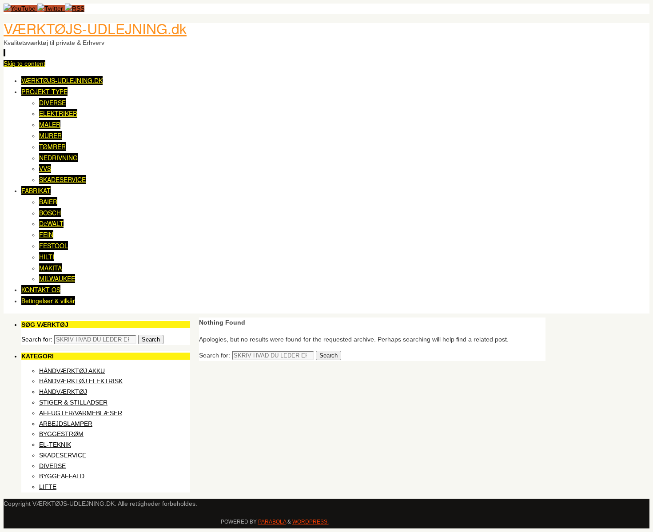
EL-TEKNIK (55, 444)
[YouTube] (20, 8)
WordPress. (310, 522)
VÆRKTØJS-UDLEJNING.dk (95, 28)
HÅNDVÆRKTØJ (63, 391)
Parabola (272, 522)
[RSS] (74, 8)
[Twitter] (51, 8)
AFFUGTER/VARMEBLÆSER (80, 413)
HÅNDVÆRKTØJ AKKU (72, 370)
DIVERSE (52, 465)
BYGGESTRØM (61, 433)
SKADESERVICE (62, 455)
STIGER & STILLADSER (73, 402)
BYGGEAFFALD (61, 476)
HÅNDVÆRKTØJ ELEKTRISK (81, 381)
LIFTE (47, 486)
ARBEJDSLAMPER (65, 423)
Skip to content (24, 63)
